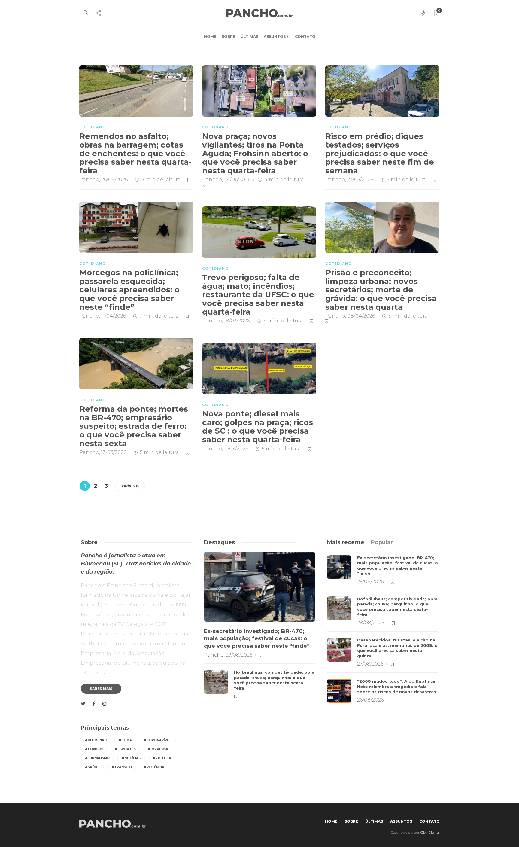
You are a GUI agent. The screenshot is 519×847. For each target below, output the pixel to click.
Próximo (130, 486)
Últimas (249, 36)
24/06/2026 (237, 179)
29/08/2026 (239, 655)
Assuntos (275, 36)
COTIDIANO (92, 127)
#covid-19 (94, 749)
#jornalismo (97, 758)
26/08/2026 (114, 179)
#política (162, 758)
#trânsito (121, 767)
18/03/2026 (237, 321)
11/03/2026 (236, 449)
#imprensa (158, 749)
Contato (305, 36)
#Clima (125, 740)
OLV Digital (430, 832)
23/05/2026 (360, 179)
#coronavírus (157, 740)
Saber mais (101, 689)
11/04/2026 (113, 316)
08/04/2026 (361, 316)
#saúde (92, 767)
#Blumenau (96, 740)
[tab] (345, 542)
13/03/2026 (113, 452)
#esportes (125, 749)
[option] (259, 626)
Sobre (228, 36)
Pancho (89, 179)
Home (210, 36)
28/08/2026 (370, 623)
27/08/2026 (370, 664)
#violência (154, 767)
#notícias (131, 758)
